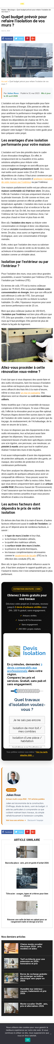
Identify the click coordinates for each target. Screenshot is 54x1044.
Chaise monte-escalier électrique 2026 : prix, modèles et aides (31, 946)
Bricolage (11, 10)
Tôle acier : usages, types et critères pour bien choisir (27, 895)
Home (3, 10)
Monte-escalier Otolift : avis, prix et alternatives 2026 (34, 1005)
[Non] (50, 1034)
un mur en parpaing (30, 393)
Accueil (4, 81)
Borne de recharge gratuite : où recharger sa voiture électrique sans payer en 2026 (34, 977)
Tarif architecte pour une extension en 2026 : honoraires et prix (32, 961)
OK (27, 1040)
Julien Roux (13, 93)
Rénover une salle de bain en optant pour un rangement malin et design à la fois (27, 920)
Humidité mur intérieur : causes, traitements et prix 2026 (33, 991)
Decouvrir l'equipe (35, 820)
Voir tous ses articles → (16, 820)
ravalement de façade (25, 555)
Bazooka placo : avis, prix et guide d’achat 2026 (27, 863)
